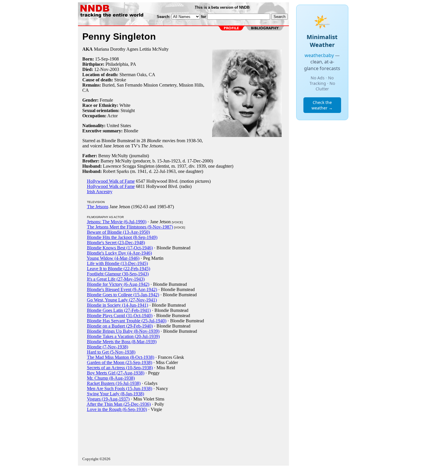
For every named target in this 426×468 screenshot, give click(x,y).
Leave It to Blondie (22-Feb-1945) (118, 268)
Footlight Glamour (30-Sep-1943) (118, 273)
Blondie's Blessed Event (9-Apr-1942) (122, 289)
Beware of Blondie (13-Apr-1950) (118, 232)
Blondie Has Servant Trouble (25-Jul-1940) (126, 320)
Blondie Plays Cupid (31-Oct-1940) (119, 315)
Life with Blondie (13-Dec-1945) (117, 263)
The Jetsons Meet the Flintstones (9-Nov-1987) (130, 226)
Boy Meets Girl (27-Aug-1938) (115, 372)
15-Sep (101, 58)
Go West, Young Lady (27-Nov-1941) (122, 299)
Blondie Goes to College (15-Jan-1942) (123, 294)
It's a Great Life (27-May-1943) (116, 279)
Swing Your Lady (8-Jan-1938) (115, 393)
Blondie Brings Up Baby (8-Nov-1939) (123, 331)
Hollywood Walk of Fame (111, 181)
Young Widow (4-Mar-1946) (113, 258)
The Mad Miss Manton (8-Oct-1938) (120, 357)
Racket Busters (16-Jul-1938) (114, 383)
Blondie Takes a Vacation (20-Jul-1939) (123, 336)
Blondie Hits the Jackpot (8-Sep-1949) (122, 237)
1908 (114, 58)
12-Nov (101, 69)
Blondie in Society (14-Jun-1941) (117, 305)
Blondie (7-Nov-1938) (107, 346)
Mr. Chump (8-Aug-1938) (111, 378)
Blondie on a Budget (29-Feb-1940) (120, 325)
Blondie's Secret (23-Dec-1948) (116, 242)
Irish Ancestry (99, 191)
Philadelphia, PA (120, 64)
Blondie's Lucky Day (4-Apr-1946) (119, 253)
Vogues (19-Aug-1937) (108, 398)
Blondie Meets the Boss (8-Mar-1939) (121, 341)
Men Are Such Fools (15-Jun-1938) (119, 388)
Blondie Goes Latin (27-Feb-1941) (119, 310)
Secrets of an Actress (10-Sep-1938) (120, 367)
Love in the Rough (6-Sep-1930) (117, 409)
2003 (114, 69)
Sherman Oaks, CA (137, 74)
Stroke (120, 79)
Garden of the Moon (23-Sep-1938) (119, 362)
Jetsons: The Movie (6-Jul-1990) (116, 221)
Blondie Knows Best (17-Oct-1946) (120, 247)
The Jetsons (97, 206)
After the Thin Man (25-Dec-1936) (119, 404)
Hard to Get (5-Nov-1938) (111, 352)
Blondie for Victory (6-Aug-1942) (118, 284)
